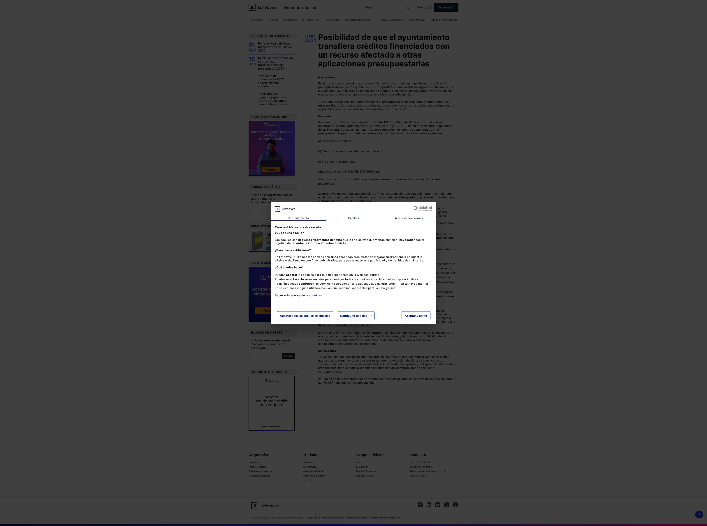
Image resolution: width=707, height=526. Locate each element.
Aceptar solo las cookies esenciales (305, 315)
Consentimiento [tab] (298, 218)
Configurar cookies (353, 315)
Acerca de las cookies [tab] (408, 218)
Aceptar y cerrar (416, 315)
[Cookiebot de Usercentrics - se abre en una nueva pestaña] (416, 209)
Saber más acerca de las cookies (298, 295)
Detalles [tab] (353, 218)
